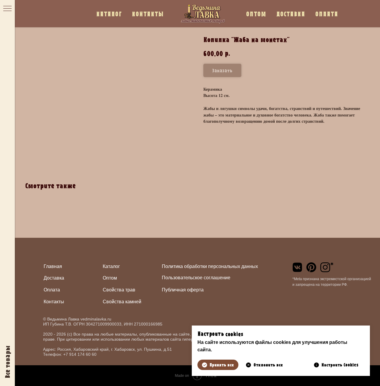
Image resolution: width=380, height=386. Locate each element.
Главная (53, 266)
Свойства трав (119, 289)
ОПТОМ (256, 13)
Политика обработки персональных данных (210, 266)
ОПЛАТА (326, 13)
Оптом (110, 277)
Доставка (54, 277)
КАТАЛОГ (109, 13)
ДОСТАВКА (290, 13)
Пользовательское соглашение (196, 277)
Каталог (111, 266)
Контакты (54, 301)
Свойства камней (122, 301)
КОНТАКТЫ (148, 13)
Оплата (52, 289)
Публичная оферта (183, 289)
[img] (297, 267)
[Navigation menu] (7, 9)
